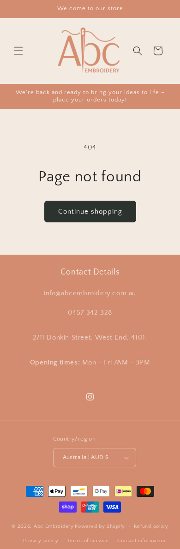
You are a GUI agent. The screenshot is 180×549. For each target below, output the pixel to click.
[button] (18, 51)
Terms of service (88, 540)
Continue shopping (90, 211)
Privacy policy (41, 540)
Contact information (141, 540)
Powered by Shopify (100, 526)
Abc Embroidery (54, 526)
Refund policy (151, 526)
